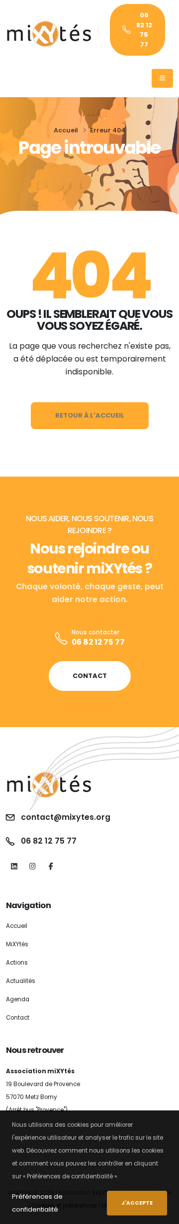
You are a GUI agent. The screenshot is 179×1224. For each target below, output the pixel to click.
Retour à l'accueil (89, 415)
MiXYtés (17, 944)
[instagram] (32, 866)
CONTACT (90, 675)
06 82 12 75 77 (144, 29)
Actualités (20, 981)
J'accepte (137, 1203)
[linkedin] (14, 866)
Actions (17, 963)
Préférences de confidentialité (37, 1203)
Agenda (17, 999)
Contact (17, 1018)
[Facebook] (51, 866)
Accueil (66, 130)
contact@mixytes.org (65, 817)
